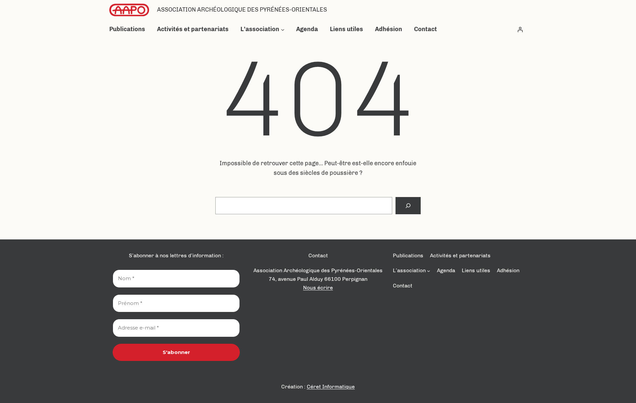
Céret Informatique (331, 386)
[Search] (408, 205)
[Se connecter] (520, 29)
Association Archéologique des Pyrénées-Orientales (242, 9)
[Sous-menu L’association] (283, 29)
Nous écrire (318, 287)
